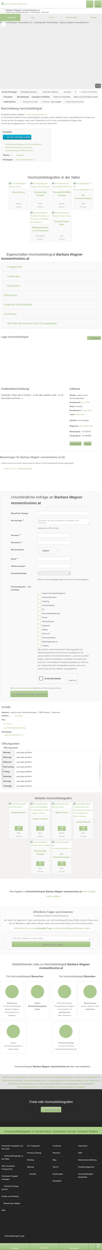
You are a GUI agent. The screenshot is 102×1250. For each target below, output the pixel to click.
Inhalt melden (53, 896)
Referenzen (10, 295)
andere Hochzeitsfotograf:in (53, 593)
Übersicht (11, 17)
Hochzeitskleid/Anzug (51, 613)
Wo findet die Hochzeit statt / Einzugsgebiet (32, 323)
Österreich (79, 414)
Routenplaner (95, 338)
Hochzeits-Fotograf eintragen (10, 1177)
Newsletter (57, 1181)
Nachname (16, 542)
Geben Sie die (17, 468)
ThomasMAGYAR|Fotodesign (62, 193)
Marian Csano (18, 192)
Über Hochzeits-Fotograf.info (8, 1167)
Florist (44, 617)
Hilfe (3, 1210)
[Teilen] (92, 1246)
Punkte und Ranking (10, 1196)
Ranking (30, 1160)
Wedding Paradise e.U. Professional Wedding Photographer (40, 229)
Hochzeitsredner (49, 638)
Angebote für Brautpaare (18, 304)
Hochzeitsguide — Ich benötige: (21, 588)
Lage (31, 17)
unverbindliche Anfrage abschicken (29, 694)
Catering (45, 601)
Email (13, 559)
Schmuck (46, 634)
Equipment (13, 285)
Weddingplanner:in (50, 642)
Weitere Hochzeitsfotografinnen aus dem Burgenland (31, 1084)
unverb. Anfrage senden (18, 137)
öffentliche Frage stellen (52, 944)
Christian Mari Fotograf (40, 193)
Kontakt (87, 444)
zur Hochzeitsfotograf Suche (3, 11)
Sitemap (30, 1167)
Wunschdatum (17, 550)
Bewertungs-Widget (12, 1203)
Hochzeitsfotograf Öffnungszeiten (19, 150)
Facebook (57, 1146)
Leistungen (13, 276)
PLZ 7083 (85, 402)
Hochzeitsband (48, 605)
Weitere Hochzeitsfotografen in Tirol (70, 1084)
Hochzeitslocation (49, 597)
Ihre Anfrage (17, 520)
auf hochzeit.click (52, 1110)
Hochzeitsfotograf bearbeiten (85, 1175)
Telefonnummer (18, 566)
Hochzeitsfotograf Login (14, 1236)
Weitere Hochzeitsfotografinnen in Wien (62, 1077)
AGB (80, 1153)
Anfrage (93, 17)
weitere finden (37, 1006)
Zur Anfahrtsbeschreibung (15, 728)
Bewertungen (72, 17)
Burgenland (87, 410)
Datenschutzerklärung (23, 688)
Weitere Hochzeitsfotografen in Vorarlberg (67, 1087)
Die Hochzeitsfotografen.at (83, 197)
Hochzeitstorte (48, 621)
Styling (45, 629)
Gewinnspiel (58, 1174)
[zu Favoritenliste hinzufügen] (3, 24)
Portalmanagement (86, 1167)
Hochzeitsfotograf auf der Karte (18, 147)
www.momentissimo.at (37, 114)
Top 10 (55, 1167)
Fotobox (45, 646)
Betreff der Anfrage (19, 513)
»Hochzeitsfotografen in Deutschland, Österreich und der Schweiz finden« (51, 1131)
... (11, 155)
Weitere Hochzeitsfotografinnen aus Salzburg (36, 1080)
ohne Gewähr (88, 891)
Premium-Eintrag (96, 180)
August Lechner (40, 819)
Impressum (83, 1146)
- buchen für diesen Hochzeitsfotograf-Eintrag (66, 1046)
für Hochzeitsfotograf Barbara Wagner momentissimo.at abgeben (12, 1009)
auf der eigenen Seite (90, 1006)
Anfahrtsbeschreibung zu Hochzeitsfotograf (23, 144)
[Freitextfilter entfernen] (90, 4)
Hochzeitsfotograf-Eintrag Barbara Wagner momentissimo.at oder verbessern (64, 1009)
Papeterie (46, 625)
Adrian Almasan (83, 822)
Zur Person (10, 313)
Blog (54, 1160)
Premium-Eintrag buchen (10, 1187)
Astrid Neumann (18, 812)
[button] (51, 55)
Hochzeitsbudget (19, 573)
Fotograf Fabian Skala (61, 223)
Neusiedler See (86, 426)
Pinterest (56, 1153)
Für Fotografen (33, 1146)
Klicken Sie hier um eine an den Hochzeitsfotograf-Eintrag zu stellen (52, 928)
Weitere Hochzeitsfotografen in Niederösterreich (22, 1077)
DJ (43, 609)
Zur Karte (8, 724)
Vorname (15, 535)
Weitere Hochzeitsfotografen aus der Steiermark (78, 1080)
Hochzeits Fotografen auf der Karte (12, 1147)
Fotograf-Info (14, 266)
